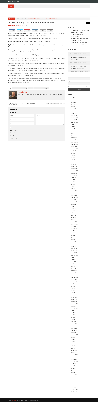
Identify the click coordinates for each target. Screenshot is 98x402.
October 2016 (74, 359)
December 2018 (74, 301)
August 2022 (73, 204)
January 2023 (74, 193)
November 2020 (74, 250)
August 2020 (73, 257)
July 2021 (73, 233)
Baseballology (27, 14)
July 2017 (73, 339)
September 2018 (74, 308)
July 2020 (73, 259)
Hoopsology (47, 14)
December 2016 (74, 355)
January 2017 (74, 352)
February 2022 (74, 217)
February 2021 (74, 244)
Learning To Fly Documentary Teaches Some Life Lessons (27, 6)
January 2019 (74, 299)
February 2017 (74, 350)
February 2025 (74, 137)
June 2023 (73, 182)
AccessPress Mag (34, 400)
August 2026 (73, 97)
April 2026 (73, 106)
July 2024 (73, 153)
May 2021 (73, 237)
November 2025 (74, 117)
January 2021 (74, 246)
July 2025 (73, 126)
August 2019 (73, 284)
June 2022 (73, 208)
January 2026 (74, 113)
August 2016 (73, 363)
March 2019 (73, 295)
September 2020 (74, 255)
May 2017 (73, 343)
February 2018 (74, 324)
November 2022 (74, 197)
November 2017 (74, 330)
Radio (63, 14)
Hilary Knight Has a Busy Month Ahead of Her (55, 103)
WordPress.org (74, 391)
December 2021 (74, 222)
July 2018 (73, 312)
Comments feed (74, 389)
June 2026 (73, 102)
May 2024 (73, 157)
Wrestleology (56, 14)
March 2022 (73, 215)
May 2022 (73, 210)
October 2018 (74, 306)
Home (9, 14)
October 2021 (73, 226)
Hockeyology (17, 14)
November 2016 (74, 357)
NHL (35, 88)
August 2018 (73, 310)
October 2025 (74, 120)
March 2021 (73, 242)
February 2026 (74, 111)
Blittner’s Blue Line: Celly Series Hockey (79, 42)
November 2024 (74, 144)
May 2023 (73, 184)
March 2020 (73, 268)
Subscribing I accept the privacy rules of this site (78, 86)
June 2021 (73, 235)
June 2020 (73, 261)
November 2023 (74, 171)
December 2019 (74, 275)
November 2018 (74, 304)
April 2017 (73, 346)
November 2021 (74, 224)
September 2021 (74, 228)
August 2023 (73, 177)
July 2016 (73, 366)
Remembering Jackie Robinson (81, 71)
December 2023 (74, 168)
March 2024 (73, 162)
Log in (72, 385)
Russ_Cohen (19, 25)
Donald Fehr (30, 88)
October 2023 (74, 173)
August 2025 (73, 124)
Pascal (71, 71)
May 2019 (73, 290)
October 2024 (74, 146)
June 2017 (73, 341)
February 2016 (74, 374)
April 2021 (73, 239)
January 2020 (74, 273)
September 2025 (74, 122)
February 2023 (74, 191)
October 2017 (73, 332)
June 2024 (73, 155)
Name (69, 76)
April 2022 (73, 213)
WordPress (24, 400)
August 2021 (73, 230)
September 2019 (74, 281)
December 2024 (74, 142)
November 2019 (74, 277)
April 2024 (73, 159)
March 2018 (73, 321)
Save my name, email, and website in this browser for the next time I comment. (14, 132)
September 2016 (74, 361)
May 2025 (73, 131)
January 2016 (74, 377)
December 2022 (74, 195)
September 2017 (74, 335)
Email (69, 81)
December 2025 (74, 115)
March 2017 (73, 348)
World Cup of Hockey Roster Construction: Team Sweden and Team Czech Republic (21, 104)
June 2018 (73, 315)
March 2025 (73, 135)
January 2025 (74, 140)
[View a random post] (87, 14)
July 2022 (73, 206)
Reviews (70, 14)
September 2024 (74, 148)
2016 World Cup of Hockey (17, 88)
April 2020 (73, 266)
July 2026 (73, 100)
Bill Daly (25, 88)
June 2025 (73, 128)
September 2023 (74, 175)
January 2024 (74, 166)
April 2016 (73, 372)
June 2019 (73, 288)
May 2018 (73, 317)
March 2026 (73, 109)
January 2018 (74, 326)
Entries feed (73, 387)
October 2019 (74, 279)
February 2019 (74, 297)
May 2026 (73, 104)
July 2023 (73, 179)
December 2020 (74, 248)
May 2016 (73, 370)
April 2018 (73, 319)
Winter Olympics (45, 88)
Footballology (37, 14)
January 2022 (74, 219)
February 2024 (74, 164)
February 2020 (74, 270)
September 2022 (74, 202)
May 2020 (73, 264)
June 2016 (73, 368)
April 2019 (73, 292)
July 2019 (73, 286)
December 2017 (74, 328)
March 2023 (73, 188)
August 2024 (73, 151)
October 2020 (74, 253)
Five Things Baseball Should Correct (78, 44)
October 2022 (74, 199)
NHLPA (39, 88)
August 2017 (73, 337)
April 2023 (73, 186)
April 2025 (73, 133)
